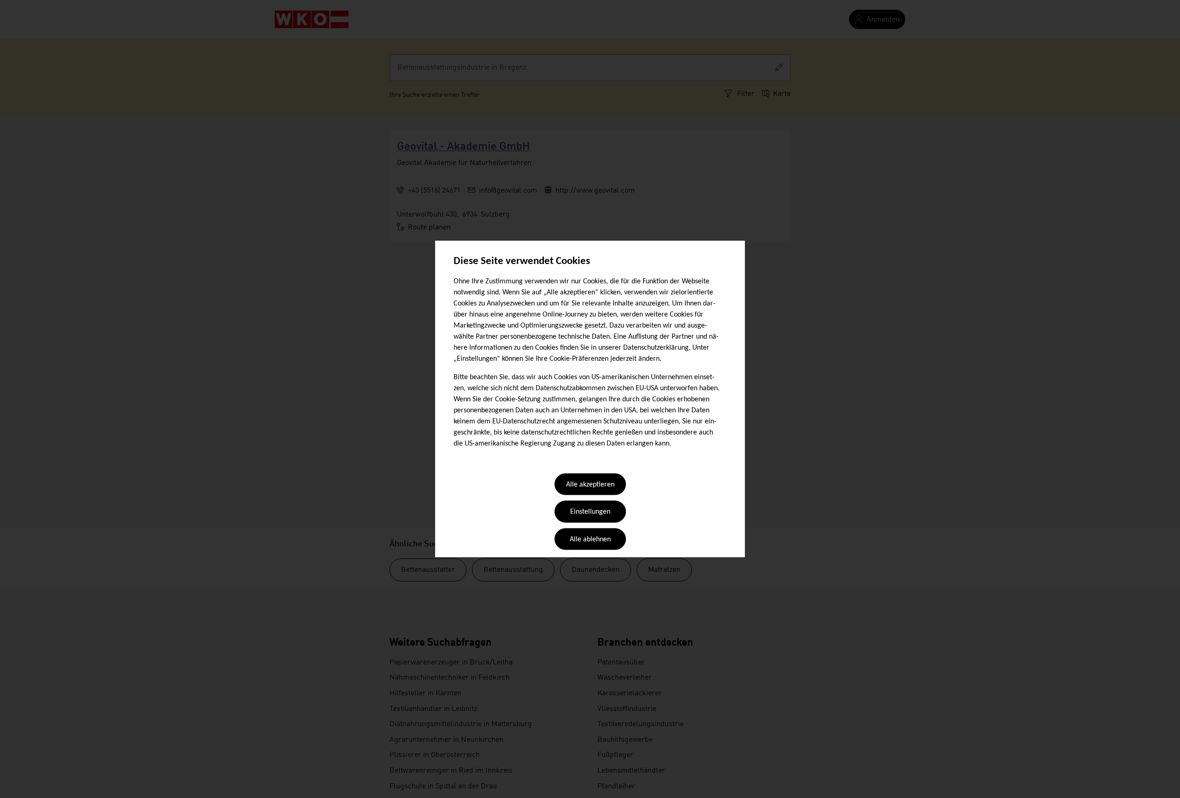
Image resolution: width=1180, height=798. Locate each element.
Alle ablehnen (590, 539)
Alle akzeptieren (590, 484)
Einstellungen (590, 512)
